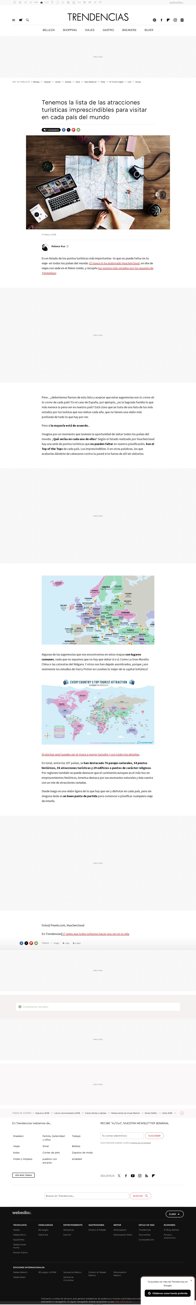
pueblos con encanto (50, 1160)
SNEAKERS (129, 30)
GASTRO (108, 30)
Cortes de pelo (51, 1152)
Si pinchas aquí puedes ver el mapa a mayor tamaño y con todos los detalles (90, 754)
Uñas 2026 (167, 1113)
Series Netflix (151, 1113)
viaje (67, 943)
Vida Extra (43, 1234)
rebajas (47, 82)
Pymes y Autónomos (170, 1236)
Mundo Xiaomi (20, 1252)
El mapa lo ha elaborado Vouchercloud (114, 263)
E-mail (78, 130)
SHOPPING (70, 30)
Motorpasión (120, 1229)
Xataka (16, 1229)
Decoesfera (144, 1234)
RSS (146, 1175)
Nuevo (20, 20)
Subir (172, 1214)
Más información (123, 1301)
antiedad (77, 1158)
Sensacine (68, 1229)
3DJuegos (43, 1229)
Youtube (132, 1175)
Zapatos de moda (82, 1152)
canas (57, 82)
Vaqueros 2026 (42, 1113)
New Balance (90, 82)
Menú (13, 20)
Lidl (129, 82)
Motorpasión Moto (123, 1234)
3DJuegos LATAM (47, 1272)
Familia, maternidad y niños (54, 1137)
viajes (78, 943)
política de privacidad (141, 1142)
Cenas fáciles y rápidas (96, 1113)
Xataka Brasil (19, 1277)
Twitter (68, 130)
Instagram (175, 20)
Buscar (27, 20)
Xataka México (20, 1272)
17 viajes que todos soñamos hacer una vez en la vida (95, 934)
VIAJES (89, 30)
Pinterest (154, 20)
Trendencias (145, 1229)
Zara (78, 82)
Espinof (67, 1234)
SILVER (148, 30)
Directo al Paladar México (97, 1274)
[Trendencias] (98, 17)
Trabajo (76, 1135)
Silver (46, 1146)
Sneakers (18, 1135)
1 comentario (52, 130)
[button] (60, 246)
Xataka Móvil (19, 1234)
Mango (36, 82)
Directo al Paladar (97, 1229)
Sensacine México (72, 1272)
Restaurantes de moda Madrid (125, 1113)
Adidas (68, 82)
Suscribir (154, 1135)
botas (16, 1152)
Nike (103, 82)
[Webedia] (21, 1212)
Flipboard (168, 20)
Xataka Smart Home (19, 1246)
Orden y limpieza (22, 1158)
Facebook (161, 20)
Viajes (56, 943)
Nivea (138, 82)
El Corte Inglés (116, 82)
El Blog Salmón (171, 1229)
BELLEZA (49, 30)
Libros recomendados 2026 (67, 1113)
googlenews (182, 20)
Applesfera (18, 1239)
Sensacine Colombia (68, 1278)
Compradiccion (146, 1239)
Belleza (76, 1146)
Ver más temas (23, 1175)
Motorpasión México (120, 1274)
